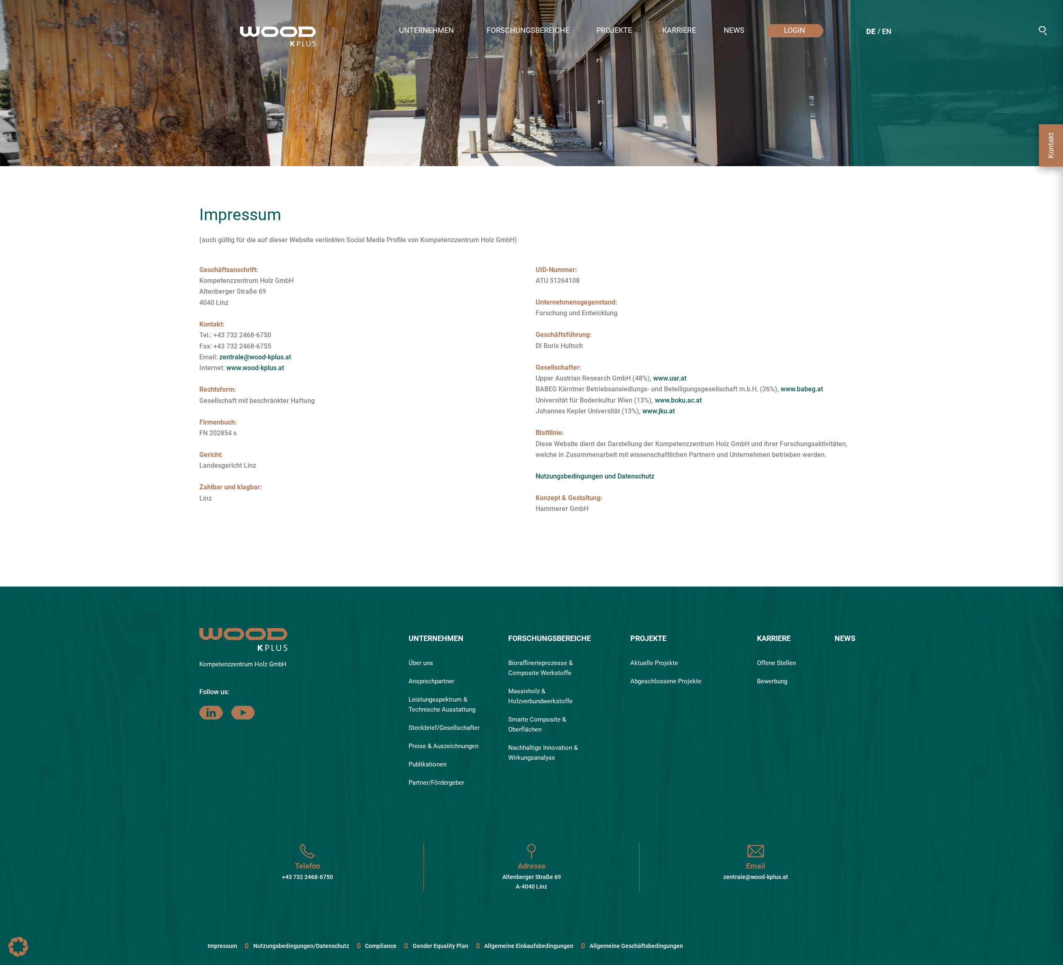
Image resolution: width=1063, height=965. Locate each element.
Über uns (421, 663)
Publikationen (427, 764)
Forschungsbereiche (549, 638)
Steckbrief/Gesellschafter (444, 728)
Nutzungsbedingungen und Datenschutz (595, 476)
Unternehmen (436, 638)
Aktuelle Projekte (654, 663)
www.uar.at (669, 378)
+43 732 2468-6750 (307, 877)
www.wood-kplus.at (255, 368)
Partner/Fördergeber (436, 782)
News (845, 638)
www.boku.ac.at (678, 400)
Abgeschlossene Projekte (665, 681)
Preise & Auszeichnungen (443, 746)
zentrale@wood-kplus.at (255, 357)
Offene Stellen (776, 663)
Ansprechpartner (431, 681)
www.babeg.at (802, 389)
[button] (430, 30)
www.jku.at (658, 411)
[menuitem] (870, 32)
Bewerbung (772, 681)
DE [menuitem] (870, 31)
